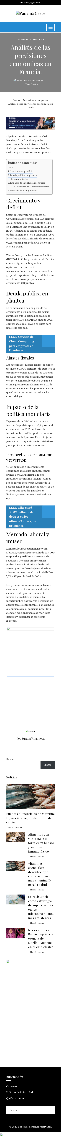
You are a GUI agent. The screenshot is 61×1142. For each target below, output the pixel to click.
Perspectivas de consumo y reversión (31, 187)
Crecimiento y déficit (21, 171)
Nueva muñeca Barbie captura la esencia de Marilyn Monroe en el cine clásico (40, 938)
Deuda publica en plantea (23, 175)
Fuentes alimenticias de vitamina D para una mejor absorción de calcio (30, 818)
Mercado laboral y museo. (24, 190)
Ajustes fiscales (21, 179)
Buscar (10, 759)
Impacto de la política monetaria (27, 183)
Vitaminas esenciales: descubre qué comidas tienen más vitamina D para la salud (39, 874)
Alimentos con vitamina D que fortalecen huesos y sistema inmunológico (41, 842)
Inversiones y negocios (30, 40)
